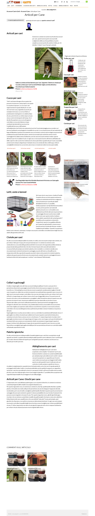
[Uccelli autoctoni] (76, 191)
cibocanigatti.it (51, 9)
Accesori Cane (25, 11)
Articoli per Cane (12, 469)
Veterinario (19, 5)
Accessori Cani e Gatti (29, 5)
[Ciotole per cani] (71, 131)
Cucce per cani (32, 453)
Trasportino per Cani (34, 469)
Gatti (12, 5)
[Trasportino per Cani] (37, 474)
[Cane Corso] (76, 169)
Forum (56, 1)
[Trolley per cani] (71, 66)
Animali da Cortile (42, 5)
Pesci (71, 5)
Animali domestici (64, 5)
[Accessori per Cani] (16, 459)
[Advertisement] (24, 9)
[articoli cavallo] (54, 158)
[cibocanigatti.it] (19, 2)
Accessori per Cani (12, 453)
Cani (8, 5)
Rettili (50, 5)
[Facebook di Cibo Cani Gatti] (62, 2)
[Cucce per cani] (37, 459)
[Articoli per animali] (27, 158)
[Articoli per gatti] (13, 158)
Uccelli (55, 5)
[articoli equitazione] (41, 158)
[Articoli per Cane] (16, 474)
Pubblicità (84, 514)
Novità (76, 5)
